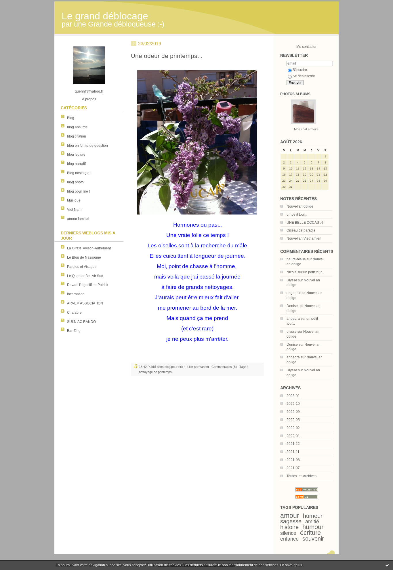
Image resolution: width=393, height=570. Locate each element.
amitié (312, 521)
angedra (293, 293)
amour (289, 515)
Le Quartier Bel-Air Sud (85, 276)
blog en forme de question (87, 146)
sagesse (291, 521)
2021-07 (293, 468)
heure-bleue (296, 259)
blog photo (75, 182)
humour (312, 527)
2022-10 (293, 404)
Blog (70, 118)
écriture (310, 532)
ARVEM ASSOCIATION (85, 303)
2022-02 (293, 428)
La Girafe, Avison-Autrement (89, 248)
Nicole (292, 272)
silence (288, 533)
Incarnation (76, 294)
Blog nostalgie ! (79, 173)
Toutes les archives (301, 476)
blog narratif (76, 164)
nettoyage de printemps (155, 372)
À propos (89, 99)
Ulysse (292, 280)
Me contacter (306, 47)
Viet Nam (74, 210)
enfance (289, 539)
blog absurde (77, 127)
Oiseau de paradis (301, 230)
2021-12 (293, 444)
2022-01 (293, 436)
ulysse (292, 332)
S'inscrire (300, 70)
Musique (74, 200)
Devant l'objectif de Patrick (87, 285)
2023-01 (293, 396)
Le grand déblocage (105, 16)
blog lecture (76, 155)
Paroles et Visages (81, 267)
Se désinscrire (304, 76)
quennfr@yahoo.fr (89, 91)
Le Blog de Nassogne (84, 257)
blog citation (76, 136)
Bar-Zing (74, 331)
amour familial (78, 219)
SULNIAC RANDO (81, 322)
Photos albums (295, 94)
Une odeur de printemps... (167, 55)
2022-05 (293, 420)
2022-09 (293, 412)
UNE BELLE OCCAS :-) (305, 223)
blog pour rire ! (78, 191)
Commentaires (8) (224, 366)
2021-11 (293, 452)
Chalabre (74, 313)
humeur (313, 516)
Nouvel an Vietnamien (304, 238)
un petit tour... (297, 214)
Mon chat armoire (306, 129)
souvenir (313, 538)
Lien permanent (198, 366)
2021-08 (293, 460)
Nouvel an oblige (300, 206)
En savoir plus (291, 565)
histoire (289, 527)
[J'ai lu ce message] (387, 565)
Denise (292, 306)
